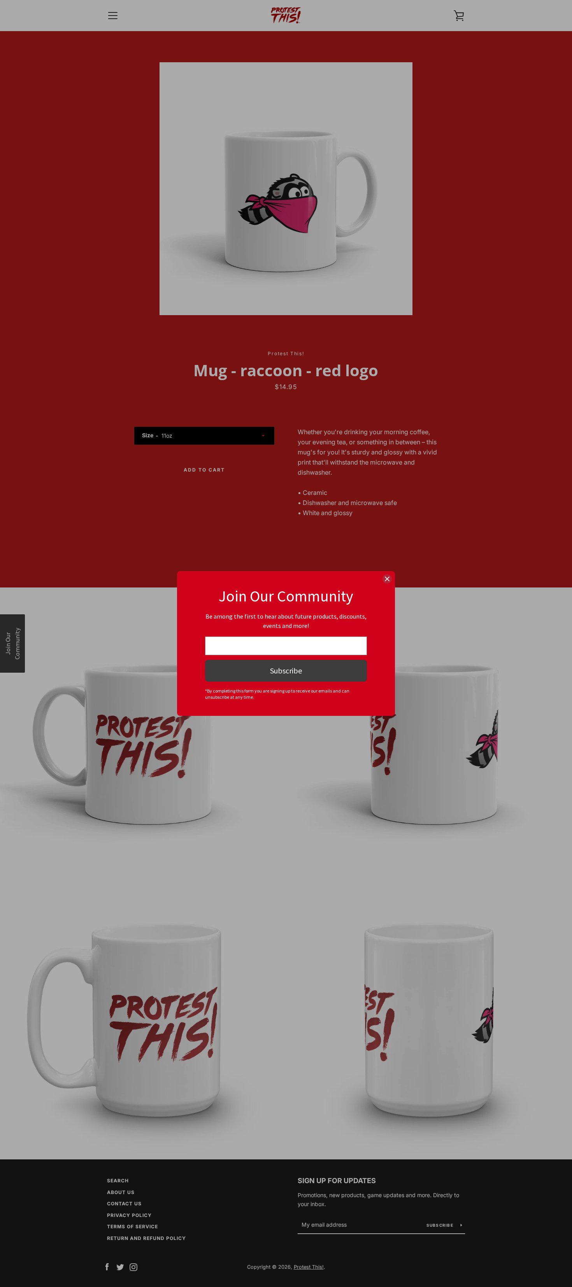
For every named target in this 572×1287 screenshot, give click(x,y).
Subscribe (286, 670)
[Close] (387, 579)
